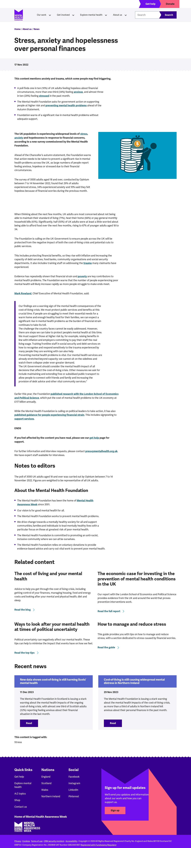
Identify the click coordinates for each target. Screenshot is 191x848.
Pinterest (74, 796)
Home (17, 29)
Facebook (74, 776)
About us (117, 14)
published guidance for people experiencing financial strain (49, 414)
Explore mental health (91, 14)
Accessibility (71, 841)
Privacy (17, 841)
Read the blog (22, 609)
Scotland (46, 783)
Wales (44, 789)
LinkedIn (73, 789)
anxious (78, 91)
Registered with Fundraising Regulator (98, 845)
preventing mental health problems (66, 105)
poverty (82, 276)
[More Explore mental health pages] (106, 15)
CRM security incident (54, 841)
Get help (19, 776)
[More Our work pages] (50, 15)
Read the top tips (24, 652)
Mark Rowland (22, 293)
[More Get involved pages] (73, 15)
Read (32, 723)
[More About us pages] (125, 15)
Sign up (115, 810)
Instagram (74, 783)
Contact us (20, 806)
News (36, 29)
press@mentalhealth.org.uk (101, 451)
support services (24, 418)
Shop (17, 800)
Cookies (26, 841)
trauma (87, 263)
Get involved (63, 14)
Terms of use (37, 841)
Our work (41, 14)
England (45, 776)
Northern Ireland (50, 796)
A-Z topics (20, 793)
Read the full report (109, 611)
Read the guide (106, 647)
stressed (44, 95)
